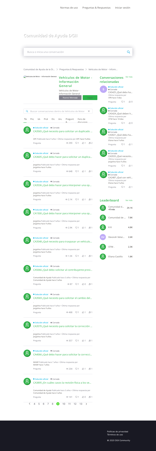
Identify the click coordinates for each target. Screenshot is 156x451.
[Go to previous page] (29, 404)
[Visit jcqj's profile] (27, 155)
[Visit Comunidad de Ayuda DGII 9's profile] (27, 268)
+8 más (111, 209)
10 (63, 403)
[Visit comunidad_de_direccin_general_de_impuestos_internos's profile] (103, 208)
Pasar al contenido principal (16, 2)
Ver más (129, 77)
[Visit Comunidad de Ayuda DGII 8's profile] (103, 218)
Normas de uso (69, 7)
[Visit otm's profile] (103, 110)
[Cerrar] (88, 111)
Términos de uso (115, 434)
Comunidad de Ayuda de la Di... (39, 69)
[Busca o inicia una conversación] (128, 52)
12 (75, 403)
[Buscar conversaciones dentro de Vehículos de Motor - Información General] (26, 111)
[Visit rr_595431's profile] (103, 227)
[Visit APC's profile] (27, 130)
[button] (69, 142)
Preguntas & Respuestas (96, 7)
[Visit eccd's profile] (103, 132)
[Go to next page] (86, 404)
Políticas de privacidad (117, 431)
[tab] (25, 119)
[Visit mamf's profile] (27, 353)
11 (69, 403)
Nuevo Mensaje (70, 97)
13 (81, 403)
